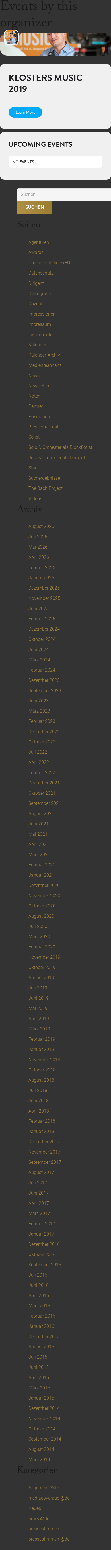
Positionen (39, 416)
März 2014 (39, 1459)
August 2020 (41, 916)
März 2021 (39, 854)
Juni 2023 (38, 701)
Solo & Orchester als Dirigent (56, 457)
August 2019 (41, 977)
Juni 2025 (38, 608)
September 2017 (44, 1162)
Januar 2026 (41, 577)
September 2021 (44, 803)
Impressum (39, 324)
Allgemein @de (43, 1487)
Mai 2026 (38, 547)
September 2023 (44, 690)
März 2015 (39, 1387)
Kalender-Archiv (44, 355)
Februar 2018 (41, 1121)
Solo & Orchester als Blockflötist (60, 447)
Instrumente (40, 334)
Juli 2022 (37, 752)
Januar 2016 (41, 1326)
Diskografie (39, 293)
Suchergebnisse (44, 478)
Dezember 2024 (44, 629)
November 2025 (44, 598)
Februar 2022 (41, 772)
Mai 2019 (38, 1008)
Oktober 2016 (42, 1254)
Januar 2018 (41, 1131)
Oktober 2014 (42, 1429)
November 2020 (44, 895)
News (34, 375)
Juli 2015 (37, 1357)
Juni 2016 (38, 1285)
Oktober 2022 (42, 742)
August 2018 (41, 1080)
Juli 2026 (37, 536)
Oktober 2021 (42, 793)
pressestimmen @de (48, 1539)
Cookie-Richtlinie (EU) (50, 262)
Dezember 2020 (44, 885)
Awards (36, 252)
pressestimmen (43, 1528)
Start (33, 468)
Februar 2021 (41, 865)
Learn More (25, 112)
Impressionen (42, 314)
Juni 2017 (38, 1193)
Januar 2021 (41, 875)
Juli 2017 (37, 1182)
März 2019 (39, 1029)
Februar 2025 (41, 618)
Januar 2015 (41, 1398)
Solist (34, 437)
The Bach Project (45, 488)
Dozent (35, 303)
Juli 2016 (37, 1275)
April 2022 (38, 762)
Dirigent (36, 283)
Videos (35, 498)
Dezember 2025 (44, 588)
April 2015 (38, 1377)
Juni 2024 (38, 649)
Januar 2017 (41, 1234)
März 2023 (39, 711)
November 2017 (44, 1152)
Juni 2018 (38, 1100)
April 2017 (38, 1203)
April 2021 (38, 844)
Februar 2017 (41, 1223)
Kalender (37, 344)
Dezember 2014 (44, 1408)
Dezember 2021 (44, 783)
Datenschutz (41, 273)
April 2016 (38, 1295)
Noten (34, 396)
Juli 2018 (37, 1090)
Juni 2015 (38, 1367)
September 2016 (44, 1264)
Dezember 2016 (44, 1244)
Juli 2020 (37, 926)
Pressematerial (43, 427)
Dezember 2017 (44, 1141)
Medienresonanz (45, 365)
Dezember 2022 (44, 731)
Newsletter (39, 385)
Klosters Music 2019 (46, 83)
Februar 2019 (41, 1039)
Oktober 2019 (42, 967)
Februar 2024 (41, 670)
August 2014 (41, 1449)
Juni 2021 (38, 824)
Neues (34, 1508)
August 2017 (41, 1172)
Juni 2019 (38, 998)
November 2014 (44, 1418)
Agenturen (38, 242)
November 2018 (44, 1059)
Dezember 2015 (44, 1336)
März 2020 (39, 936)
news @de (38, 1518)
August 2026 (41, 526)
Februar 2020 (41, 947)
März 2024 (39, 659)
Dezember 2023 (44, 680)
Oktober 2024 (42, 639)
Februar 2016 (41, 1316)
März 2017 (39, 1213)
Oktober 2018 (42, 1070)
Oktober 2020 (42, 906)
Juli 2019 (37, 988)
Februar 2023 (41, 721)
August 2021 (41, 813)
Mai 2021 (38, 834)
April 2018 (38, 1111)
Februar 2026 (41, 567)
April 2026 (38, 557)
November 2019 (44, 957)
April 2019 (38, 1018)
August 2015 (41, 1346)
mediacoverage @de (48, 1498)
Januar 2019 (41, 1049)
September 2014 (44, 1439)
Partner (35, 406)
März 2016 (39, 1305)
